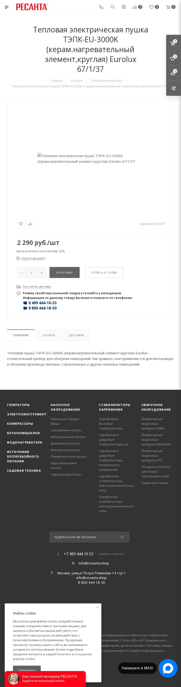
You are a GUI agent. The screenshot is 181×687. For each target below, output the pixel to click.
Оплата (49, 335)
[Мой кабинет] (124, 7)
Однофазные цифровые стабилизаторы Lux (113, 439)
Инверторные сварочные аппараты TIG (152, 455)
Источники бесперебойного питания (23, 456)
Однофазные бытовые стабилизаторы (111, 423)
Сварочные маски (155, 483)
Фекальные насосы (65, 450)
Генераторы (18, 405)
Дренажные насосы (65, 443)
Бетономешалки (23, 433)
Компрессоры (20, 423)
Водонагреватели (24, 442)
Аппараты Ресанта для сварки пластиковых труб (155, 471)
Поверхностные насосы (68, 456)
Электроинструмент (27, 414)
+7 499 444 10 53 (78, 554)
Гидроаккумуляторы (66, 474)
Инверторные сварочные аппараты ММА (153, 423)
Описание (21, 335)
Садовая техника (24, 470)
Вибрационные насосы (68, 437)
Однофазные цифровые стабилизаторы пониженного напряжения (111, 460)
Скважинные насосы (66, 430)
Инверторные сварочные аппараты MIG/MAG (156, 439)
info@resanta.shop (94, 563)
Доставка (76, 335)
